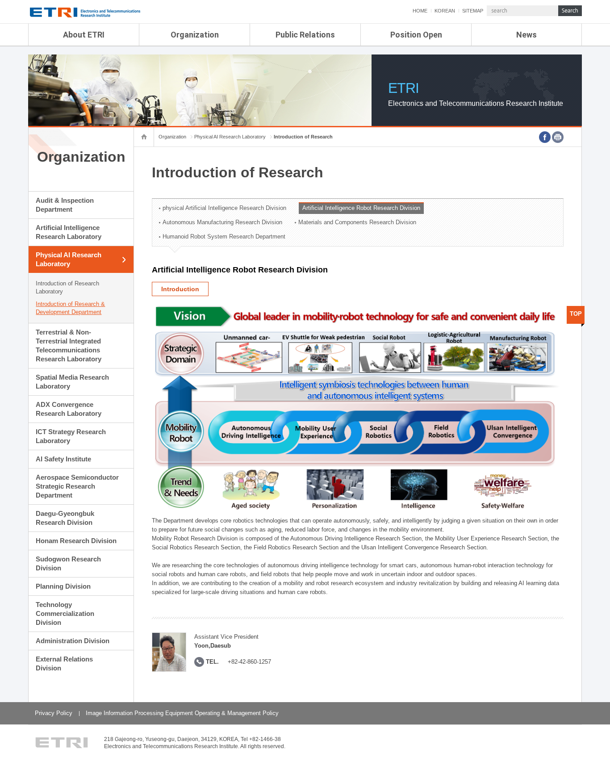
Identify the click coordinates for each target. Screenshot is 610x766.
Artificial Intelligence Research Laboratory (68, 232)
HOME (420, 10)
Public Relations (305, 34)
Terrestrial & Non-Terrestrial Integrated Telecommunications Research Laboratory (68, 345)
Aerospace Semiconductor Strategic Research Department (77, 486)
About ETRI (83, 34)
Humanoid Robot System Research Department (224, 236)
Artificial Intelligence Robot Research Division (361, 208)
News (526, 34)
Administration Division (72, 641)
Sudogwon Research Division (68, 563)
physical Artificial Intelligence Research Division (224, 208)
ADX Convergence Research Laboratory (68, 409)
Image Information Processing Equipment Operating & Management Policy (182, 713)
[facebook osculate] (545, 137)
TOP (576, 313)
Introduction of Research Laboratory (67, 287)
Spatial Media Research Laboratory (72, 381)
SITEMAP (472, 10)
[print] (558, 137)
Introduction (180, 289)
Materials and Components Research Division (357, 222)
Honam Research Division (76, 540)
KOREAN (445, 10)
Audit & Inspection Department (65, 205)
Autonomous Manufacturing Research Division (222, 222)
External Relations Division (64, 663)
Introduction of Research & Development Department (70, 308)
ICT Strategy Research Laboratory (71, 436)
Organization (195, 34)
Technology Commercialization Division (65, 613)
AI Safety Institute (63, 459)
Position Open (416, 34)
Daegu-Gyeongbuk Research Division (65, 518)
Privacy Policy (53, 713)
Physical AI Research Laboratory (68, 259)
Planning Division (63, 586)
